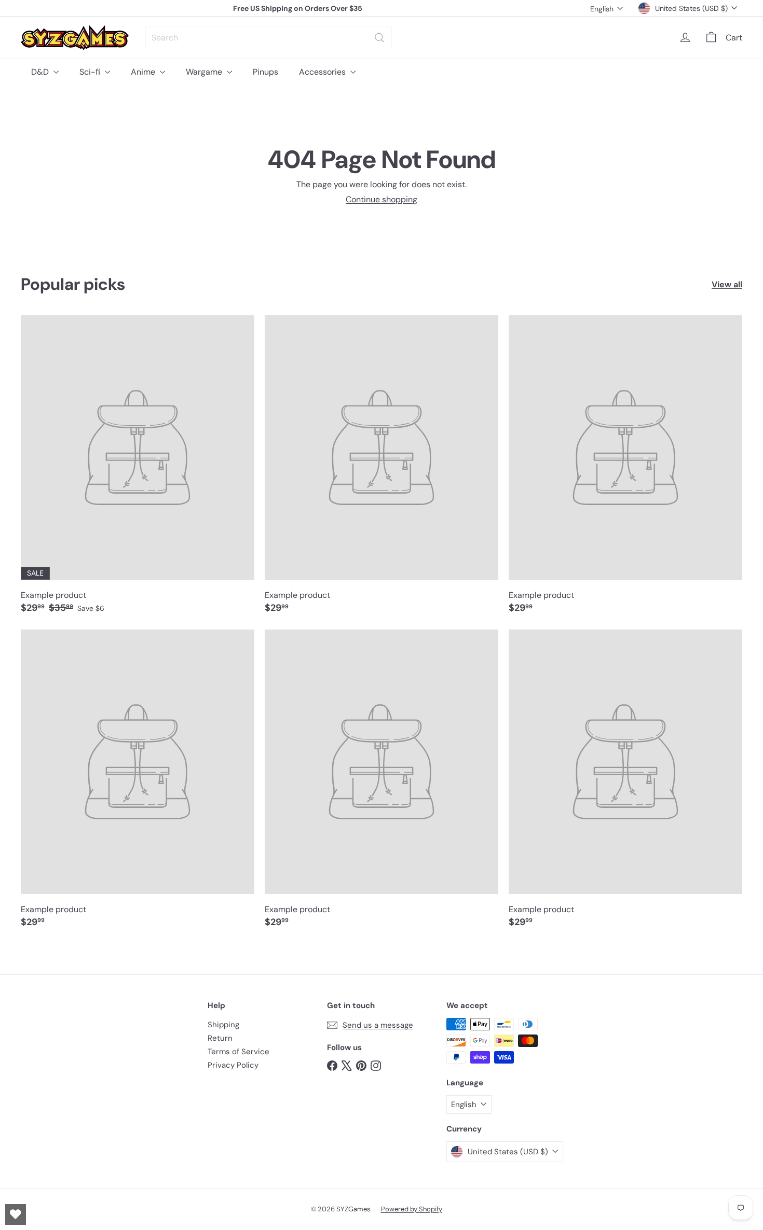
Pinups (265, 71)
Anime (144, 71)
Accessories (323, 71)
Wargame (205, 71)
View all (727, 284)
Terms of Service (238, 1051)
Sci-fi (90, 71)
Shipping (223, 1024)
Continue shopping (381, 199)
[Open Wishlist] (15, 1214)
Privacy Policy (233, 1065)
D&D (41, 71)
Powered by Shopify (411, 1209)
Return (220, 1038)
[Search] (379, 37)
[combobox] (268, 37)
